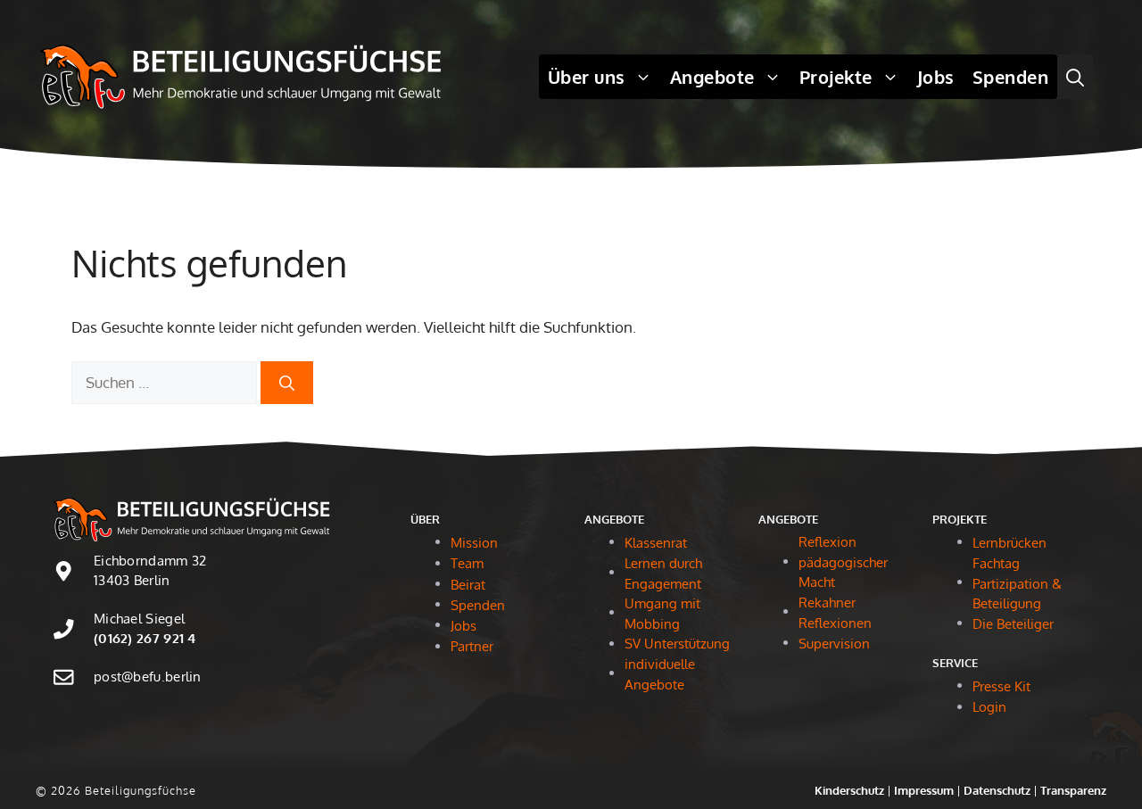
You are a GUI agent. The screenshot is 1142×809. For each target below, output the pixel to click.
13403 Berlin (132, 580)
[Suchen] (287, 382)
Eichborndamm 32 (150, 560)
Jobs (936, 76)
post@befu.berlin (148, 676)
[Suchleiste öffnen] (1075, 76)
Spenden (1010, 76)
